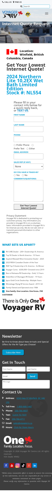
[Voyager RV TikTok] (23, 465)
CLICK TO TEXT (20, 414)
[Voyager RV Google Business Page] (29, 465)
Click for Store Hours (24, 427)
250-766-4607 (21, 410)
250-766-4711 (18, 419)
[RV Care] (27, 15)
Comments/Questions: (25, 178)
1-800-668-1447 (24, 406)
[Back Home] (18, 442)
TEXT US (22, 110)
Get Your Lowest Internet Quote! (28, 206)
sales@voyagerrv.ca (22, 423)
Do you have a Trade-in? (26, 172)
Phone (17, 135)
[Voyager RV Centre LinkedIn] (34, 465)
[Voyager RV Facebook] (6, 465)
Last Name (19, 125)
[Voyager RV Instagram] (17, 465)
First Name (19, 114)
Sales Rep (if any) (22, 162)
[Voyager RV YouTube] (12, 465)
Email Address (21, 152)
